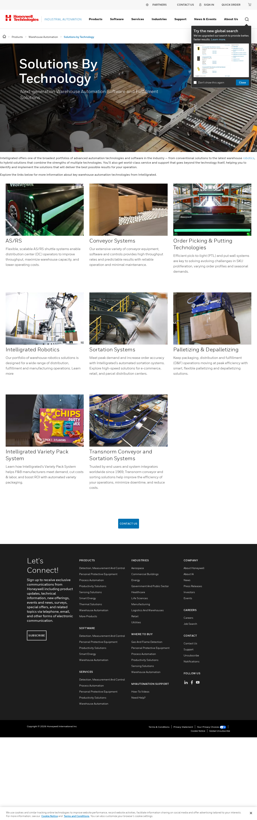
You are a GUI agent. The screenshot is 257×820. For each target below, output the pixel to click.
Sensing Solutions (90, 592)
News (187, 580)
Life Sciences (139, 598)
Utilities (136, 622)
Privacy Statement (183, 726)
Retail (134, 616)
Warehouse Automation (93, 610)
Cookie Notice (198, 730)
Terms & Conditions (159, 726)
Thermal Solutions (90, 604)
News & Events (205, 19)
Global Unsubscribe (219, 730)
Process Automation (91, 580)
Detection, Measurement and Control (102, 568)
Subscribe (36, 635)
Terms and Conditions (76, 816)
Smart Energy (87, 598)
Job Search (190, 623)
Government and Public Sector (150, 586)
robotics (248, 158)
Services (137, 19)
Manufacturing (140, 604)
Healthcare (138, 592)
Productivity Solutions (92, 586)
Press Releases (193, 586)
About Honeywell (194, 568)
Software (117, 19)
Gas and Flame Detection (146, 641)
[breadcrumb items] (5, 37)
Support (180, 19)
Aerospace (137, 568)
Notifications (191, 661)
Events (188, 598)
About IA (189, 574)
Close (242, 82)
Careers (188, 617)
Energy (135, 580)
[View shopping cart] (249, 4)
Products (95, 19)
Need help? (138, 697)
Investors (189, 592)
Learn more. (218, 39)
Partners (159, 4)
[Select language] (147, 4)
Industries (159, 19)
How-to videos (140, 691)
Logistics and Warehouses (147, 610)
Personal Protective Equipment (98, 574)
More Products (88, 616)
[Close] (251, 813)
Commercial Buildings (145, 574)
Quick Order (231, 4)
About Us (231, 19)
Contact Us (129, 523)
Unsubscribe (191, 655)
